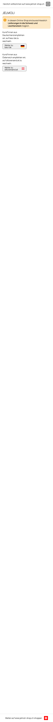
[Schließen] (48, 4)
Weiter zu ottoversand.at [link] (11, 68)
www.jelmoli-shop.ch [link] (24, 718)
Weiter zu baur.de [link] (9, 46)
